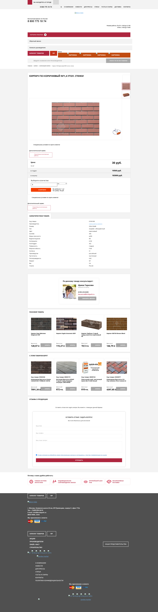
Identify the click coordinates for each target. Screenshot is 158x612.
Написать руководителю (37, 47)
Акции (32, 539)
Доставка (118, 7)
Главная (30, 66)
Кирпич (36, 66)
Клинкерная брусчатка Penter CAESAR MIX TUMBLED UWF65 (41, 380)
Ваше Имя (39, 426)
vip (53, 53)
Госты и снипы (106, 7)
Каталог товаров (37, 496)
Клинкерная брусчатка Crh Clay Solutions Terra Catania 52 (116, 380)
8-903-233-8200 (83, 292)
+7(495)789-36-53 (37, 510)
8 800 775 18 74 (46, 7)
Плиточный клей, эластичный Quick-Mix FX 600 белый (91, 380)
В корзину (42, 190)
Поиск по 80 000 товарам (118, 61)
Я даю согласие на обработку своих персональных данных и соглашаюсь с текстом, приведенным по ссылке (72, 455)
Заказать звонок (88, 298)
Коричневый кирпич (44, 66)
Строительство (36, 547)
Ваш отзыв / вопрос (41, 440)
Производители (36, 542)
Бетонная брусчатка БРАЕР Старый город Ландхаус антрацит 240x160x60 (65, 381)
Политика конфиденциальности (49, 581)
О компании (68, 7)
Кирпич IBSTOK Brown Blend (116, 333)
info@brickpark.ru (39, 512)
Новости (78, 7)
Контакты (126, 7)
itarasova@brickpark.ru (86, 294)
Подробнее (41, 328)
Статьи (96, 7)
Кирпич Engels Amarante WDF (66, 333)
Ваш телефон (39, 433)
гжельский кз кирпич (95, 224)
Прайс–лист (34, 544)
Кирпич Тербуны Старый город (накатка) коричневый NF (91, 335)
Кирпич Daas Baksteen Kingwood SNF (38, 334)
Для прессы (88, 7)
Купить (47, 345)
